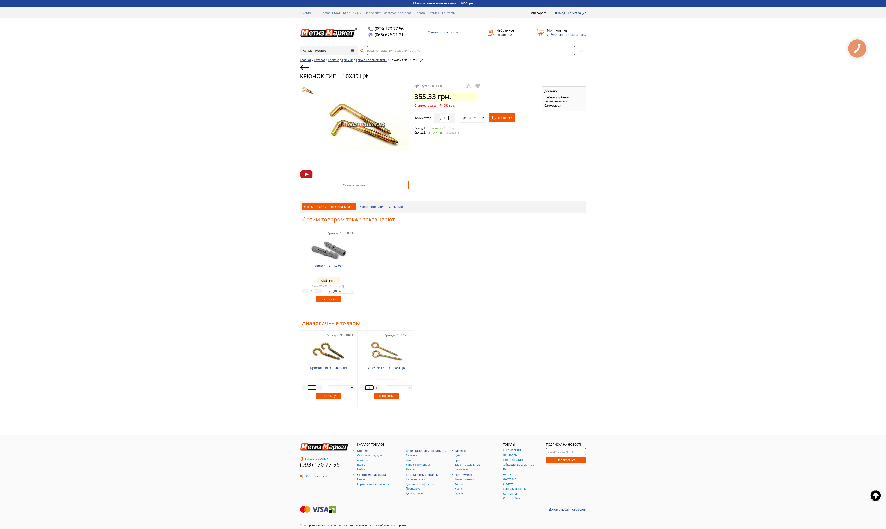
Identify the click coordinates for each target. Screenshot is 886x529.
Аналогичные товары (331, 323)
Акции (357, 13)
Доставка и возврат (397, 13)
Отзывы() (397, 207)
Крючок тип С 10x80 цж (328, 368)
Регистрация (577, 13)
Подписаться (566, 460)
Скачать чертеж (354, 185)
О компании (308, 13)
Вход (561, 13)
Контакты (448, 13)
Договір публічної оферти (567, 509)
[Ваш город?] (548, 13)
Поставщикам (330, 13)
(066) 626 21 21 (389, 34)
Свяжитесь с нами (441, 32)
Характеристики (371, 207)
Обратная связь (316, 476)
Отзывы (433, 13)
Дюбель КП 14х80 (329, 266)
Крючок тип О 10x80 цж (386, 368)
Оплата (419, 13)
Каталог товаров (314, 50)
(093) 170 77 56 (389, 28)
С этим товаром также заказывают (329, 207)
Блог (346, 13)
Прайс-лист (373, 13)
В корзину (505, 118)
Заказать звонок (316, 458)
